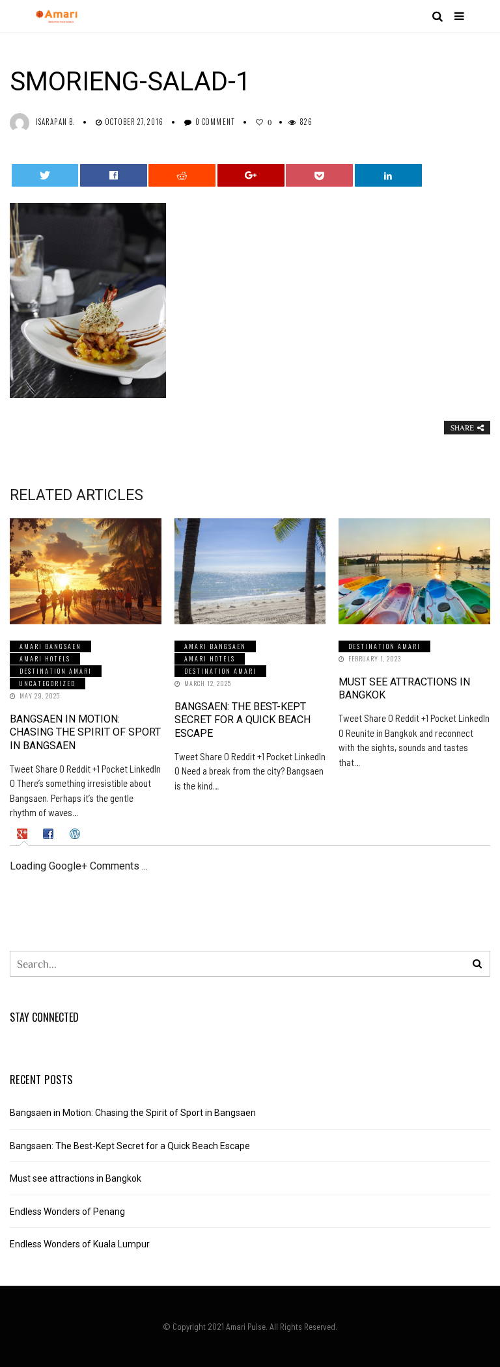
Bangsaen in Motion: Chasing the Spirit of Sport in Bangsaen (85, 732)
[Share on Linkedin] (388, 175)
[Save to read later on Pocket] (319, 175)
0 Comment (215, 121)
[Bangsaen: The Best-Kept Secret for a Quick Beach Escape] (250, 571)
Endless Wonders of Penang (67, 1211)
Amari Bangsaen (50, 646)
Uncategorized (48, 683)
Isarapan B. (55, 121)
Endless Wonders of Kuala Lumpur (80, 1244)
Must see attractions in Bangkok (75, 1178)
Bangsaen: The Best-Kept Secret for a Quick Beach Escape (242, 720)
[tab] (24, 833)
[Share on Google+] (251, 175)
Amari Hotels (45, 658)
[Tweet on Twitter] (45, 175)
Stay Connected (44, 1017)
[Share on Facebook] (113, 175)
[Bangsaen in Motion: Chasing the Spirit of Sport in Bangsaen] (85, 571)
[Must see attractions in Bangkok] (414, 571)
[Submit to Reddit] (181, 175)
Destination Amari (56, 671)
